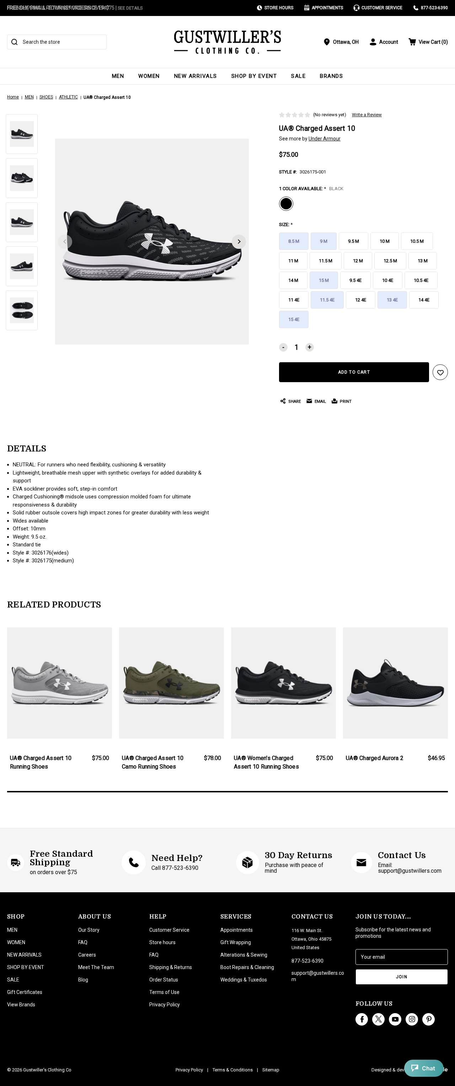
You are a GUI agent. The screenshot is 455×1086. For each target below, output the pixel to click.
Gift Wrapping (235, 942)
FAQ (82, 942)
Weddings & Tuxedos (243, 980)
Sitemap (270, 1069)
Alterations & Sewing (243, 955)
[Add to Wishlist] (440, 372)
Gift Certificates (24, 992)
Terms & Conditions (233, 1069)
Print (346, 401)
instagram (412, 1019)
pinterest (428, 1019)
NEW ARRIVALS (195, 76)
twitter (378, 1019)
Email (320, 401)
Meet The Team (96, 967)
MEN (118, 76)
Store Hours (278, 7)
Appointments (327, 7)
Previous (65, 242)
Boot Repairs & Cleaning (247, 967)
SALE (298, 76)
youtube (395, 1019)
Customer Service (382, 7)
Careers (87, 955)
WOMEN (149, 76)
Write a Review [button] (367, 114)
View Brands (21, 1004)
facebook (361, 1019)
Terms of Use (164, 992)
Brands (331, 76)
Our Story (89, 930)
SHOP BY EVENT (254, 76)
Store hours (162, 942)
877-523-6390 (434, 7)
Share (294, 401)
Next (239, 242)
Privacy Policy (164, 1004)
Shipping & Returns (170, 967)
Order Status (163, 980)
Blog (83, 980)
